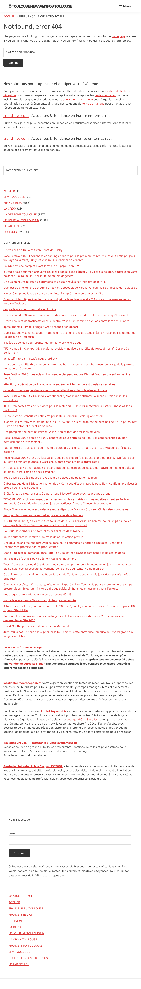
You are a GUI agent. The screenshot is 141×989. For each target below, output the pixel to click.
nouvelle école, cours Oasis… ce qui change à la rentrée (39, 600)
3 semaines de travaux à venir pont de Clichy (32, 250)
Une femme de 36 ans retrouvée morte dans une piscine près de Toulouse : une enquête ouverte (66, 315)
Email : (13, 833)
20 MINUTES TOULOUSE (25, 896)
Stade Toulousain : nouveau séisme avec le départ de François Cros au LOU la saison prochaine (65, 509)
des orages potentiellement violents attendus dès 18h (38, 594)
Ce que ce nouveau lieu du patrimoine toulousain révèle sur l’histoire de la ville (54, 281)
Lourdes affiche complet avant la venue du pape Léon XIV (41, 266)
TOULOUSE (10, 232)
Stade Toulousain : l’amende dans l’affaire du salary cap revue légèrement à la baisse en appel (64, 552)
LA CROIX (9, 208)
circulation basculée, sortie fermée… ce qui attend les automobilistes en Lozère (55, 390)
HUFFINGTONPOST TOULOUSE (29, 958)
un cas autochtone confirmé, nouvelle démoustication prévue (43, 537)
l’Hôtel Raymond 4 (53, 711)
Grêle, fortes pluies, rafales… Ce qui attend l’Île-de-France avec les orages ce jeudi (57, 493)
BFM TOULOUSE (14, 197)
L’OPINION (15, 921)
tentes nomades (105, 95)
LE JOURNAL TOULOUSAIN (21, 220)
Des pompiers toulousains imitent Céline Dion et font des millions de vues (51, 432)
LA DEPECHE (17, 927)
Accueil (9, 16)
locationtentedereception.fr (22, 683)
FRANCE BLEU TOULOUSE (26, 908)
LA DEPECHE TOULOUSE (20, 214)
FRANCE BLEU (12, 202)
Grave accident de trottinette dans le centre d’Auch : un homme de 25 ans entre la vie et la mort (66, 321)
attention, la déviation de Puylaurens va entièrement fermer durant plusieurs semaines (59, 384)
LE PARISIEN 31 (19, 964)
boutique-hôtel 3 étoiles (82, 719)
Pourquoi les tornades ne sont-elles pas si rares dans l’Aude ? (43, 515)
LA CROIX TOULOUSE (23, 939)
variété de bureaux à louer (27, 663)
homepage (118, 36)
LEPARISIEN (11, 226)
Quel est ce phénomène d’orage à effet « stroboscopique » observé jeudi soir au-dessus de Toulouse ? (70, 287)
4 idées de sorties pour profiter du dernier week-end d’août (42, 342)
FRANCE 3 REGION (21, 914)
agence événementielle (78, 99)
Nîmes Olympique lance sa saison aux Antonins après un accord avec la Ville (53, 293)
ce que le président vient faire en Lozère (29, 309)
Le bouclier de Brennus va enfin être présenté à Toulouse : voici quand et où (53, 416)
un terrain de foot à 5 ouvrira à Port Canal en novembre (39, 558)
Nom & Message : (20, 819)
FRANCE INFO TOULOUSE (26, 945)
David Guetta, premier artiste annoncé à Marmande (36, 626)
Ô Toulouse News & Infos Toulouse (40, 6)
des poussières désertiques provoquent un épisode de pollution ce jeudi (50, 477)
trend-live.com (16, 115)
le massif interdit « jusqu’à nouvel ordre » (30, 358)
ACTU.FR (9, 191)
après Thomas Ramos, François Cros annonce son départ (40, 327)
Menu (127, 6)
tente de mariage (93, 103)
